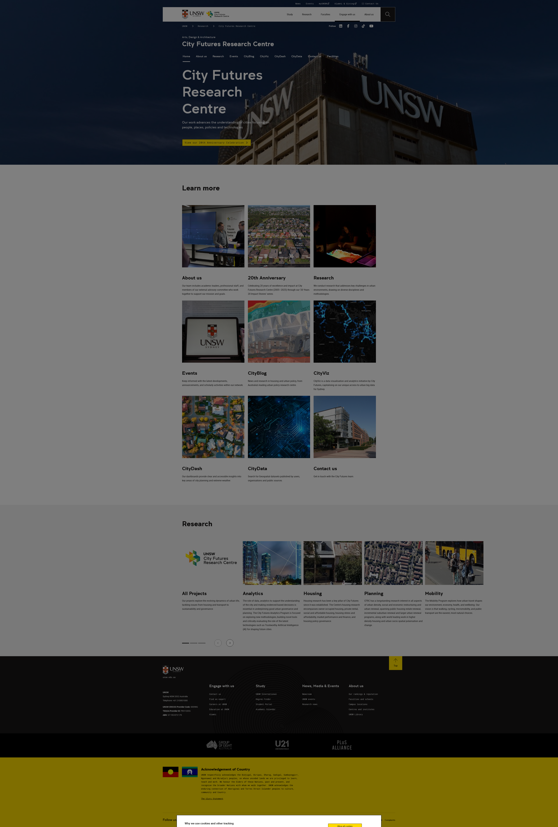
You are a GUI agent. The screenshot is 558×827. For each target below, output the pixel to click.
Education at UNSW (219, 709)
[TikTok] (363, 26)
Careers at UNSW (218, 704)
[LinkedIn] (341, 26)
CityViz (264, 56)
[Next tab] (230, 643)
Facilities (332, 56)
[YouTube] (371, 26)
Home (186, 56)
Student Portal (264, 704)
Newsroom (307, 694)
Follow (332, 26)
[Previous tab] (218, 643)
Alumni (212, 714)
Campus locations (358, 704)
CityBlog (249, 56)
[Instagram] (356, 26)
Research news (309, 704)
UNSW (184, 26)
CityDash (280, 56)
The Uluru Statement (212, 798)
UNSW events (308, 699)
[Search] (388, 14)
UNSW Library (356, 714)
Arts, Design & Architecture (198, 37)
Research (203, 26)
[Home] (193, 14)
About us (201, 56)
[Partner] (219, 14)
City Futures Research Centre (228, 44)
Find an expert (217, 699)
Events (234, 56)
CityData (296, 56)
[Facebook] (348, 26)
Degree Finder (263, 699)
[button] (216, 142)
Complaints (390, 820)
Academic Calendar (266, 709)
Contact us (314, 56)
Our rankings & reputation (363, 694)
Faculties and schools (361, 699)
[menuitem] (289, 14)
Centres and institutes (361, 709)
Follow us (170, 820)
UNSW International (266, 694)
